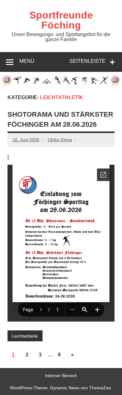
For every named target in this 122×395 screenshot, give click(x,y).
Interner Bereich (61, 375)
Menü (26, 61)
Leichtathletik (25, 336)
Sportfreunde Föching (61, 20)
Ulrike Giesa (60, 139)
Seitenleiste (87, 61)
